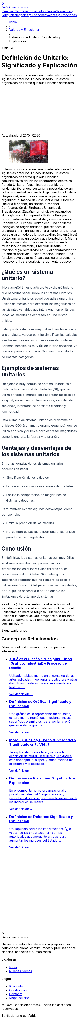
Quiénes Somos (20, 971)
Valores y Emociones (61, 15)
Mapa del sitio (19, 998)
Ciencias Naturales (15, 11)
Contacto (15, 994)
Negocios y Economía (30, 15)
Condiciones (18, 990)
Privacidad (16, 986)
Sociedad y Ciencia (42, 11)
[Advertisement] (39, 109)
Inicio (13, 22)
